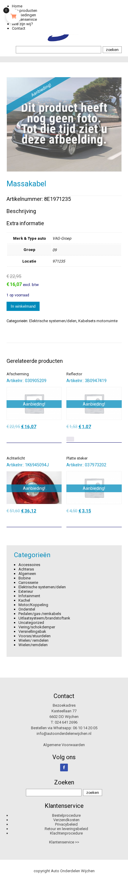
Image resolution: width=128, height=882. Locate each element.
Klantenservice (24, 19)
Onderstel (26, 609)
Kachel (24, 600)
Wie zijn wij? (22, 24)
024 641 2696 (66, 722)
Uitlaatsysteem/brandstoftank (44, 618)
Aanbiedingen (24, 15)
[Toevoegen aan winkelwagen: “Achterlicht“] (58, 520)
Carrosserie (28, 582)
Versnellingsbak (32, 631)
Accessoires (29, 564)
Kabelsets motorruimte (98, 321)
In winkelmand (23, 306)
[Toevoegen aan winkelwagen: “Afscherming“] (58, 436)
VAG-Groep (61, 238)
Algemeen (27, 573)
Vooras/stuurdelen (34, 636)
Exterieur (25, 591)
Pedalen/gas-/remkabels (39, 613)
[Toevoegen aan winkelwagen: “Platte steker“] (118, 520)
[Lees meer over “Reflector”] (70, 439)
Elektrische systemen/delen (53, 321)
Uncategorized (31, 622)
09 (54, 250)
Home (17, 6)
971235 (58, 261)
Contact (18, 28)
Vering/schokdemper (36, 627)
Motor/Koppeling (33, 605)
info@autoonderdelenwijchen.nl (64, 733)
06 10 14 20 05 (85, 728)
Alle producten (24, 10)
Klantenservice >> (64, 842)
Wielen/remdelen (33, 645)
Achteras (26, 569)
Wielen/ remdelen (33, 640)
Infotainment (29, 596)
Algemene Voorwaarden (64, 745)
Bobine (24, 578)
